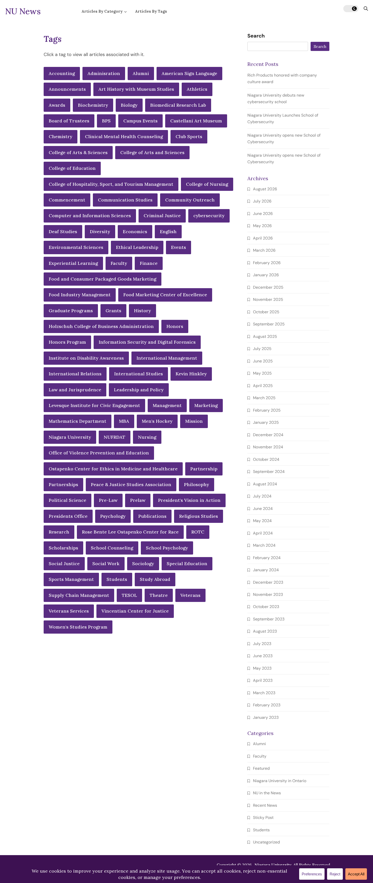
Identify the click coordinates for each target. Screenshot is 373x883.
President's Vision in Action (189, 500)
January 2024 (266, 570)
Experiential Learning (73, 263)
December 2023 (268, 582)
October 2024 (266, 459)
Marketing (206, 405)
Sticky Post (263, 817)
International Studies (138, 374)
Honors (174, 326)
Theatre (159, 595)
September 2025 (269, 324)
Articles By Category (102, 11)
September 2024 (269, 471)
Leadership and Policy (139, 390)
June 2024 (263, 508)
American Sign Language (189, 73)
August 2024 (265, 484)
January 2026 (266, 275)
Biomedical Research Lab (178, 105)
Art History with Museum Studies (136, 89)
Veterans (190, 595)
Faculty (119, 263)
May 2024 (262, 520)
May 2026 (262, 225)
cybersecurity (209, 215)
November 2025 (268, 299)
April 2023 (263, 680)
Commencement (67, 200)
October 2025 (266, 312)
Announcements (67, 89)
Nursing (147, 437)
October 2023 (266, 606)
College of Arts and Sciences (152, 152)
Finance (149, 263)
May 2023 (262, 668)
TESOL (129, 595)
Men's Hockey (157, 421)
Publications (152, 516)
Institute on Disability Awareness (86, 358)
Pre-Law (108, 500)
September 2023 (268, 619)
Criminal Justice (162, 215)
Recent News (265, 805)
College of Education (72, 168)
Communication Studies (125, 200)
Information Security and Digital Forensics (147, 342)
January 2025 (266, 422)
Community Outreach (190, 200)
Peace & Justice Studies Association (131, 484)
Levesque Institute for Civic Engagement (94, 405)
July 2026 (262, 201)
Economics (135, 231)
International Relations (75, 374)
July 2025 (262, 348)
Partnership (203, 469)
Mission (194, 421)
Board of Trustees (69, 121)
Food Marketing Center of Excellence (165, 295)
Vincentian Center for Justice (135, 611)
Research (59, 532)
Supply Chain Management (79, 595)
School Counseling (112, 548)
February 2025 (267, 410)
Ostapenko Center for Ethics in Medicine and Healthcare (113, 469)
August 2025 (265, 336)
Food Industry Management (80, 295)
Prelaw (137, 500)
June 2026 (263, 213)
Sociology (143, 563)
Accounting (62, 73)
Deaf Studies (63, 231)
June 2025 (263, 361)
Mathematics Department (77, 421)
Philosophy (196, 484)
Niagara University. (273, 864)
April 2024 (263, 533)
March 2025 (264, 397)
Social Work (106, 563)
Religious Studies (198, 516)
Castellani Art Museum (196, 121)
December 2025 (268, 287)
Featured (261, 768)
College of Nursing (207, 184)
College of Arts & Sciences (78, 152)
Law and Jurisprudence (75, 390)
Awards (57, 105)
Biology (129, 105)
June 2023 (263, 655)
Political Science (67, 500)
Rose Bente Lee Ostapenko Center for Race (130, 532)
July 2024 (262, 496)
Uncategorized (266, 842)
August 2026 (265, 189)
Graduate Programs (71, 311)
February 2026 (267, 262)
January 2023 (266, 717)
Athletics (197, 89)
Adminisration (104, 73)
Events (178, 247)
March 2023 (264, 692)
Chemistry (60, 136)
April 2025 (263, 385)
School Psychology (167, 548)
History (142, 311)
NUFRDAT (114, 437)
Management (167, 405)
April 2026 (263, 238)
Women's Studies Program (78, 627)
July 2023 (262, 643)
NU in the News (267, 793)
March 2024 (264, 545)
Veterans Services (69, 611)
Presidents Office (68, 516)
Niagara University (70, 437)
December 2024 (268, 434)
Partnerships (63, 484)
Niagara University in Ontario (279, 780)
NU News (23, 11)
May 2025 (262, 373)
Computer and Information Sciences (90, 215)
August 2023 (265, 631)
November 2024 (268, 447)
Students (117, 579)
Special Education (187, 563)
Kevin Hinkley (191, 374)
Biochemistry (93, 105)
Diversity (100, 231)
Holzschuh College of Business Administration (101, 326)
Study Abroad (155, 579)
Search (256, 36)
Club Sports (189, 136)
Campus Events (140, 121)
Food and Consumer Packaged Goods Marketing (102, 279)
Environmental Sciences (76, 247)
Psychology (113, 516)
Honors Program (67, 342)
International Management (167, 358)
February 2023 (266, 705)
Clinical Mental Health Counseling (124, 136)
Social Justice (64, 563)
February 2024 (267, 557)
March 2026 (264, 250)
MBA (124, 421)
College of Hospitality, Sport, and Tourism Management (111, 184)
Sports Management (71, 579)
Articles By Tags (151, 11)
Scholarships (63, 548)
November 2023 (268, 594)
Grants (113, 311)
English (168, 231)
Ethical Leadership (137, 247)
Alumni (141, 73)
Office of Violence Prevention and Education (99, 453)
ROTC (197, 532)
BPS (106, 121)
